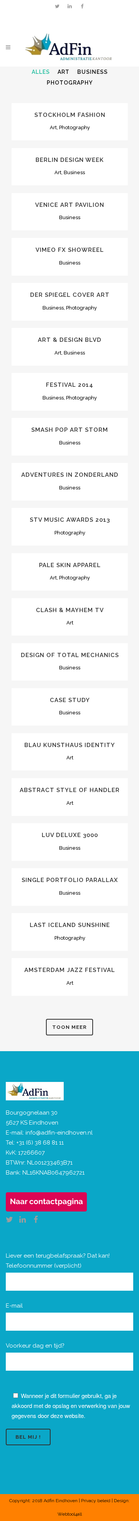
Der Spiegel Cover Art (70, 294)
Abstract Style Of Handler (70, 790)
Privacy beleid (95, 1500)
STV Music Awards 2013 (70, 519)
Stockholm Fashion (69, 114)
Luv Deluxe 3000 (70, 835)
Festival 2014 (69, 384)
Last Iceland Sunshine (70, 925)
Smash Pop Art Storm (69, 429)
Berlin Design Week (70, 159)
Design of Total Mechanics (70, 655)
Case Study (70, 700)
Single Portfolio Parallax (70, 880)
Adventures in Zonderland (70, 474)
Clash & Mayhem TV (70, 610)
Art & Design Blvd (70, 339)
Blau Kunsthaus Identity (69, 745)
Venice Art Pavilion (69, 204)
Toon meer (69, 1027)
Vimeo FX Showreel (70, 249)
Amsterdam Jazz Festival (69, 970)
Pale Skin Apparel (70, 565)
